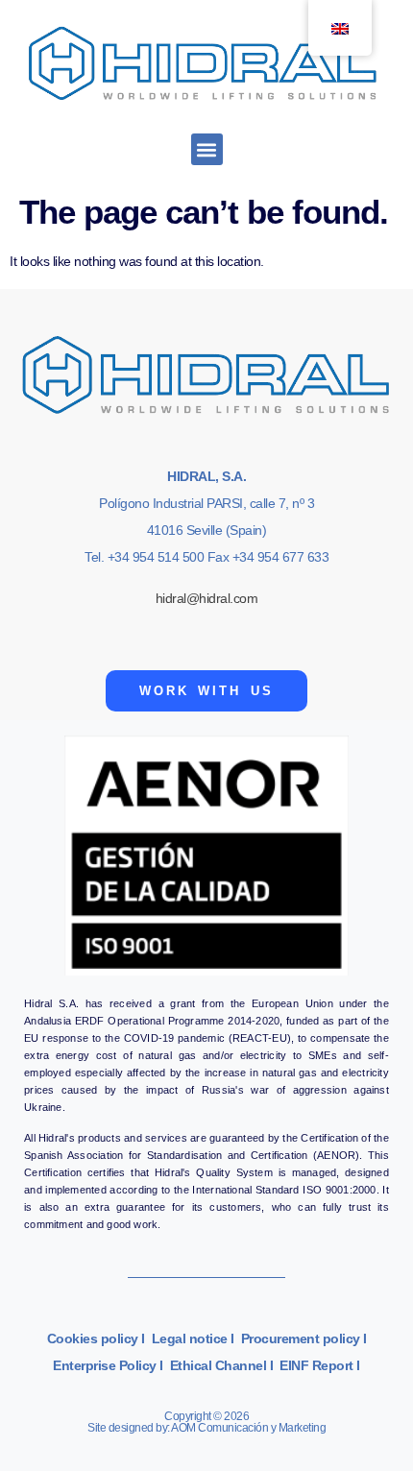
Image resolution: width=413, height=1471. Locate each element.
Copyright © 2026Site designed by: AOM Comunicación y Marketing (206, 1422)
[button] (207, 149)
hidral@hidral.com (207, 598)
